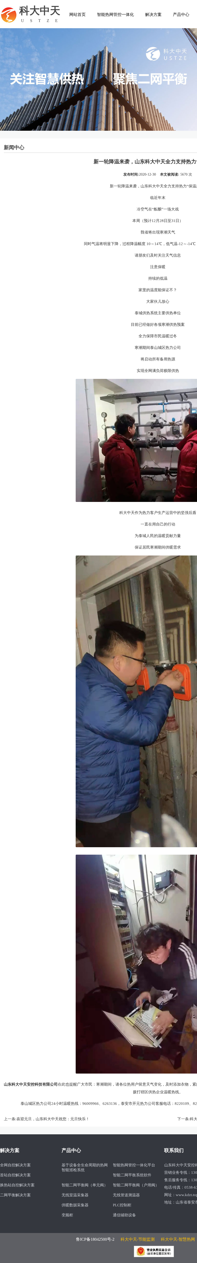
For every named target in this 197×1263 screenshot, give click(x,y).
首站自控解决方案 (15, 1175)
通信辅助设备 (124, 1215)
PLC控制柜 (122, 1205)
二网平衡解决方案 (15, 1195)
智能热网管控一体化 (115, 14)
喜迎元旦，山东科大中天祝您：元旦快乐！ (53, 1119)
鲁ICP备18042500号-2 (95, 1239)
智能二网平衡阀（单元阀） (85, 1185)
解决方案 (153, 14)
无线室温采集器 (75, 1195)
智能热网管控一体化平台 (134, 1165)
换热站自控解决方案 (17, 1185)
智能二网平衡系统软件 (132, 1175)
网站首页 (77, 14)
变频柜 (67, 1215)
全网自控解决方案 (15, 1165)
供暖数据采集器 (75, 1205)
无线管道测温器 (126, 1195)
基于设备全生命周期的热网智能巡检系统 (85, 1167)
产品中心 (181, 14)
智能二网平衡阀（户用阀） (136, 1185)
